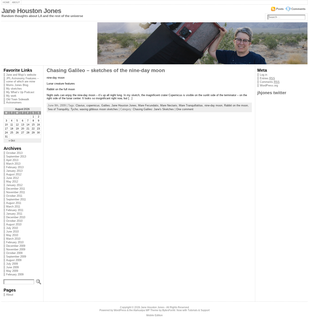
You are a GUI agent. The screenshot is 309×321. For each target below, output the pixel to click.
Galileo (105, 105)
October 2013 (14, 153)
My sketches (14, 88)
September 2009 (16, 256)
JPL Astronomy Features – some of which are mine (22, 80)
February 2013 (15, 167)
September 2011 (16, 199)
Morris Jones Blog (17, 85)
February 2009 (15, 274)
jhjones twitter (271, 92)
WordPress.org (269, 85)
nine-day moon (213, 105)
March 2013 (13, 163)
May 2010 (12, 235)
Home (6, 2)
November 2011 (15, 192)
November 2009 (15, 249)
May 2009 (12, 270)
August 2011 (13, 203)
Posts (280, 9)
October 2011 (14, 195)
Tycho (74, 109)
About (16, 2)
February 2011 (14, 210)
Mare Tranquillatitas (191, 105)
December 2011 (15, 188)
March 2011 (13, 206)
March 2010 (13, 238)
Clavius (80, 105)
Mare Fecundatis (148, 105)
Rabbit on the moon (236, 105)
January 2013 (14, 170)
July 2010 (12, 228)
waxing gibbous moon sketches (99, 109)
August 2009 (13, 260)
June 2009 (12, 267)
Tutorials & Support (199, 310)
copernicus (93, 105)
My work (11, 95)
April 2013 (12, 160)
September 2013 (16, 156)
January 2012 (14, 185)
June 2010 (12, 231)
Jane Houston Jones (31, 11)
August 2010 (13, 224)
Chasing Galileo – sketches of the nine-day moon (106, 70)
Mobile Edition (154, 315)
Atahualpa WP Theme (145, 310)
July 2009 (12, 263)
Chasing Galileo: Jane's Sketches (153, 109)
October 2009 (14, 253)
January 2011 (14, 213)
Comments (298, 9)
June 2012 (12, 178)
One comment (184, 109)
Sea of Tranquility (58, 109)
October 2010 (14, 220)
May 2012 (12, 181)
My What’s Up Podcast (20, 92)
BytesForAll (168, 310)
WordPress (120, 310)
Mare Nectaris (168, 105)
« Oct (12, 140)
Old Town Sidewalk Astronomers (17, 101)
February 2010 (15, 242)
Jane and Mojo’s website (21, 74)
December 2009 (15, 245)
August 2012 (13, 174)
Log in (263, 74)
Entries (267, 78)
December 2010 (15, 217)
